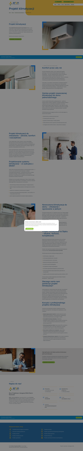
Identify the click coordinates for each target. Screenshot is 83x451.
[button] (29, 230)
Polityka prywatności (35, 225)
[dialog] (41, 225)
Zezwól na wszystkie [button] (29, 228)
